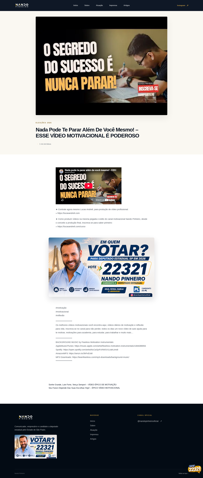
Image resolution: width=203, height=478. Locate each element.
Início (75, 5)
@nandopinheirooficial (150, 421)
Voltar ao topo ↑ (183, 473)
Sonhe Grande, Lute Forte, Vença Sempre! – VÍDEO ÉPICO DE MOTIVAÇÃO (82, 385)
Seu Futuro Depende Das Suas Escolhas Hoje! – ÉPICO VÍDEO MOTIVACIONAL (84, 388)
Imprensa (113, 5)
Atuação (99, 5)
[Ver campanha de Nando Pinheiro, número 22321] (194, 469)
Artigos (127, 5)
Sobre (86, 5)
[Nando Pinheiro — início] (22, 5)
